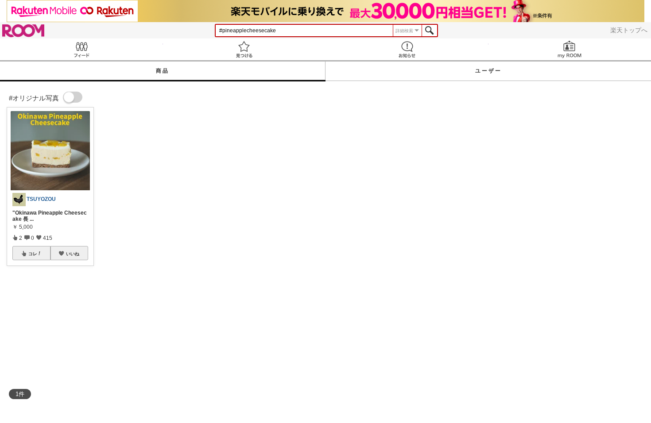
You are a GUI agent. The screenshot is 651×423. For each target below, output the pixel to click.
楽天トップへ (628, 30)
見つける (244, 49)
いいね (72, 253)
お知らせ (407, 49)
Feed (81, 49)
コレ (32, 253)
